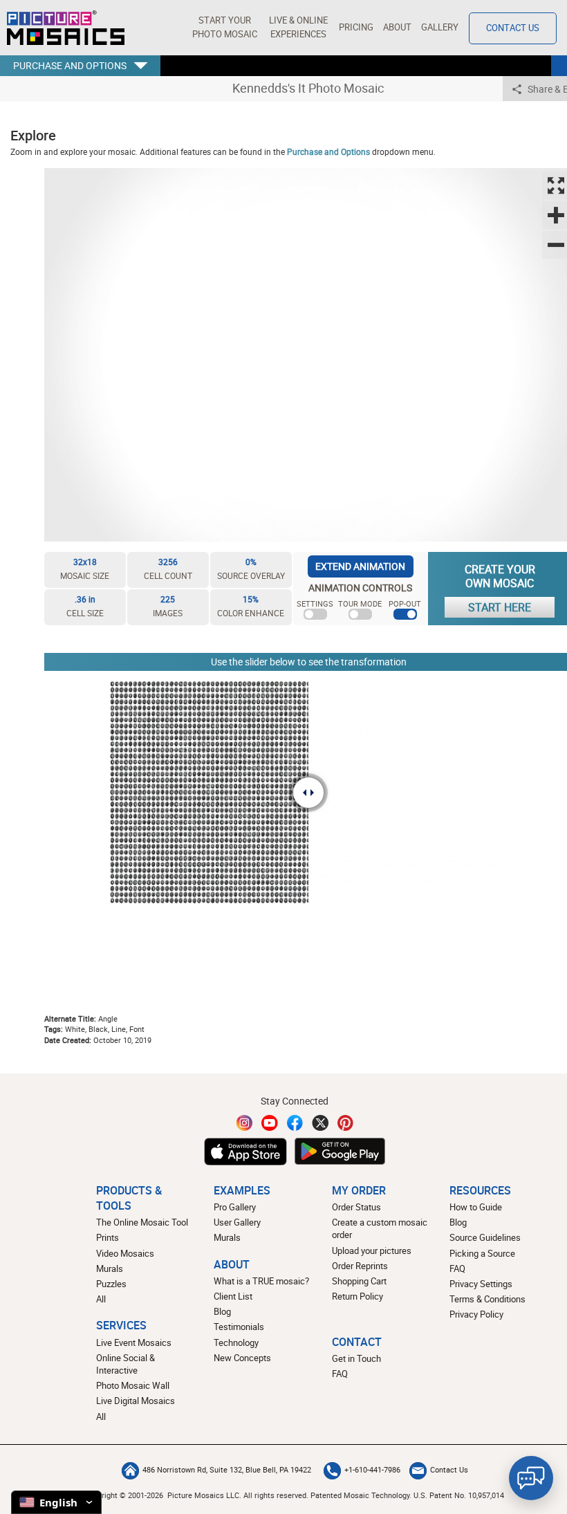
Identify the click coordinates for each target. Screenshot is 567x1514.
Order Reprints (360, 1266)
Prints (107, 1238)
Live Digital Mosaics (135, 1401)
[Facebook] (295, 1123)
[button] (224, 27)
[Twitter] (320, 1123)
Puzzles (111, 1284)
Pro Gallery (235, 1207)
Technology (236, 1343)
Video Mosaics (125, 1253)
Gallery (439, 27)
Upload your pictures (371, 1251)
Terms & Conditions (487, 1299)
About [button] (397, 27)
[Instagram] (244, 1123)
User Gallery (237, 1222)
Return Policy (357, 1296)
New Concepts (242, 1358)
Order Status (356, 1207)
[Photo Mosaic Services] (65, 27)
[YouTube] (269, 1123)
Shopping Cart (359, 1281)
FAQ (457, 1269)
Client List (233, 1296)
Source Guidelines (485, 1238)
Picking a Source (482, 1253)
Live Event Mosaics (133, 1343)
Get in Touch (356, 1359)
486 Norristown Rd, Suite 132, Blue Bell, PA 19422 (226, 1470)
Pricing (356, 27)
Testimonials (239, 1327)
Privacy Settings (480, 1284)
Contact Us (512, 28)
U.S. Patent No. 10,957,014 (458, 1495)
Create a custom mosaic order (379, 1229)
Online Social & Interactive (125, 1364)
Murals (109, 1269)
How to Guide (475, 1207)
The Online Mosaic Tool (142, 1222)
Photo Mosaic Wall (132, 1386)
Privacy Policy (476, 1314)
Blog (222, 1312)
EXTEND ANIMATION (360, 566)
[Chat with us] (531, 1478)
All (101, 1299)
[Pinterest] (345, 1123)
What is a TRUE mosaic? (261, 1281)
